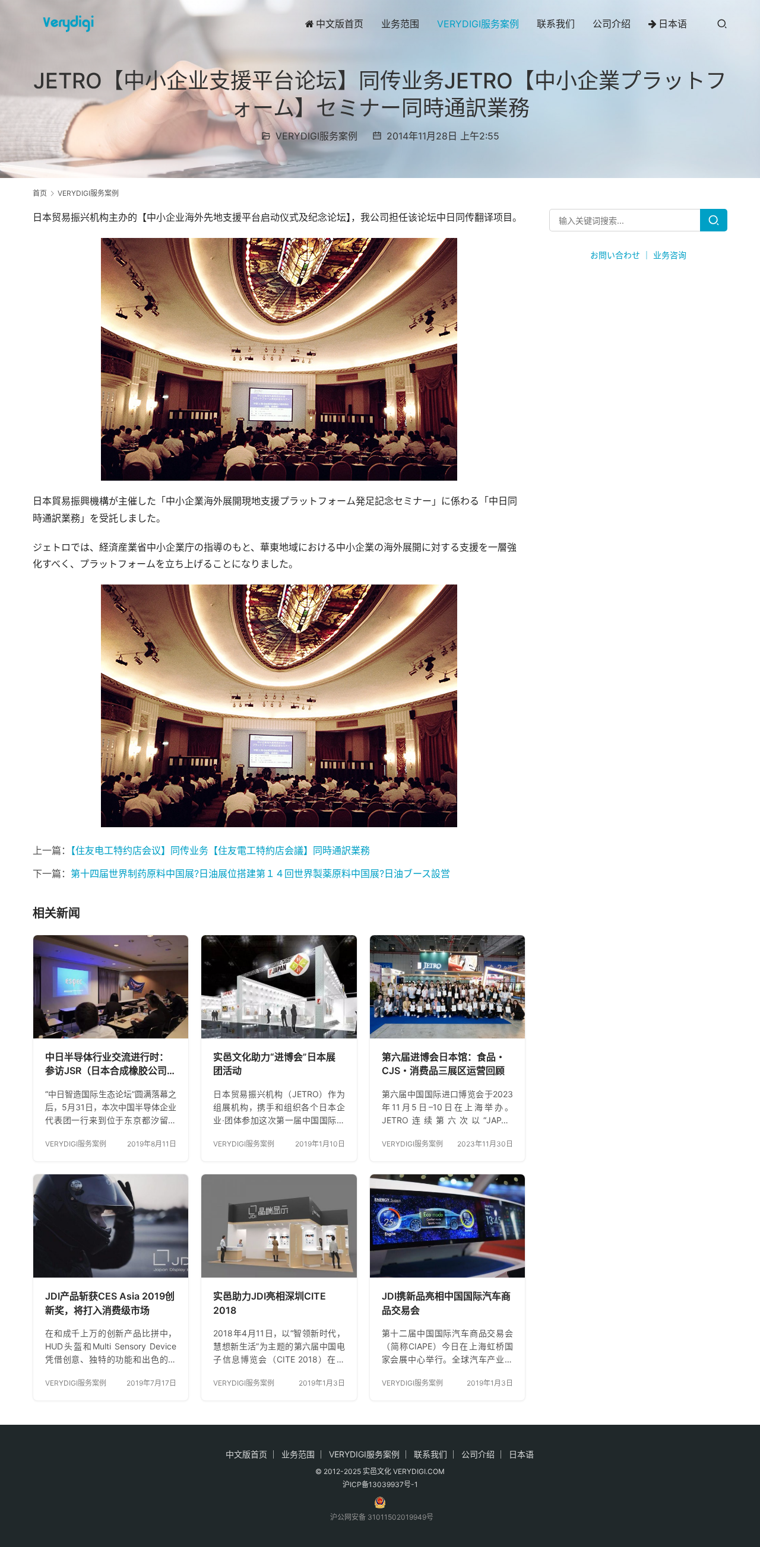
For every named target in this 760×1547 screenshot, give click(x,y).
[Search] (713, 220)
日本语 (672, 24)
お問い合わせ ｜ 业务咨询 (638, 255)
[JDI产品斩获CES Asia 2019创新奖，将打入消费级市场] (110, 1226)
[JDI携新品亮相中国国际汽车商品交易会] (447, 1226)
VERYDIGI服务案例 (478, 24)
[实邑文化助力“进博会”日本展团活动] (278, 986)
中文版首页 (339, 24)
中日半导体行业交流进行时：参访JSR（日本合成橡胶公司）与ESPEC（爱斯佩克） (110, 1064)
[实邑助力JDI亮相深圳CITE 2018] (278, 1226)
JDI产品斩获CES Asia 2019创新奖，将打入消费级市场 (110, 1303)
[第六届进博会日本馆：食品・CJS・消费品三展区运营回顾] (447, 986)
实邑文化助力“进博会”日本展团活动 (274, 1064)
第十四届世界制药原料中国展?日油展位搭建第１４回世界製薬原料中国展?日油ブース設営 (260, 873)
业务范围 (400, 24)
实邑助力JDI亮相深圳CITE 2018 (269, 1303)
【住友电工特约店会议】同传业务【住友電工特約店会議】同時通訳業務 (220, 850)
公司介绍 (612, 24)
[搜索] (722, 23)
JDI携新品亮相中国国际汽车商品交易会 (446, 1303)
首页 (40, 193)
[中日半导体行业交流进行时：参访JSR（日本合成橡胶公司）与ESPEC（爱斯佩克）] (110, 986)
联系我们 (556, 24)
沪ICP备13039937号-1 (380, 1484)
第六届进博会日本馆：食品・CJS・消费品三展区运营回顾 (443, 1064)
